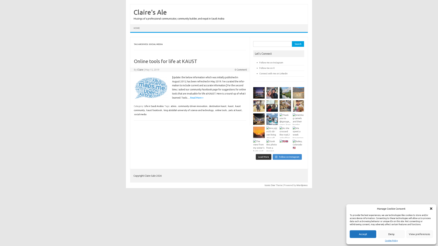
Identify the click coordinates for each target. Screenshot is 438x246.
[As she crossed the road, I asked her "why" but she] (285, 132)
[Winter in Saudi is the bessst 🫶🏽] (259, 93)
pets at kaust (235, 110)
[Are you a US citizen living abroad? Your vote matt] (272, 132)
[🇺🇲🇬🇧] (285, 145)
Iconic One (270, 185)
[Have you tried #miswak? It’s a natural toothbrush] (285, 106)
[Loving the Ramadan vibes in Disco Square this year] (259, 119)
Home (137, 28)
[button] (431, 208)
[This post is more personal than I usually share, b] (298, 106)
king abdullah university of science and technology (189, 110)
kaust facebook (154, 110)
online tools (221, 110)
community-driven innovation (192, 106)
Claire (140, 69)
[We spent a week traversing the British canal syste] (298, 132)
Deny (391, 234)
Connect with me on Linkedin (273, 73)
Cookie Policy (391, 241)
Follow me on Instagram (271, 62)
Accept (363, 234)
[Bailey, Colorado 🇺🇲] (298, 145)
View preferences (419, 234)
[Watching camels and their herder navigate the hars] (298, 119)
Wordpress (302, 185)
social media (140, 114)
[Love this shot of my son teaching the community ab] (272, 119)
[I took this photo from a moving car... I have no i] (272, 145)
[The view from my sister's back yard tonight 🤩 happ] (259, 145)
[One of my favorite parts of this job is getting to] (272, 93)
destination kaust (217, 106)
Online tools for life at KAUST (165, 61)
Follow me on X (267, 68)
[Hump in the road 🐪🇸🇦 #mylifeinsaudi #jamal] (298, 93)
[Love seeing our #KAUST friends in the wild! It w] (259, 106)
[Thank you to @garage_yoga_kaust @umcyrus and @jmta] (285, 119)
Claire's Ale (150, 12)
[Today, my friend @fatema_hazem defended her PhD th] (272, 106)
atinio (173, 106)
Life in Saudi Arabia (154, 106)
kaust (231, 106)
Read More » (196, 97)
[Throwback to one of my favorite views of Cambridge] (285, 93)
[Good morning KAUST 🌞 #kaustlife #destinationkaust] (259, 132)
